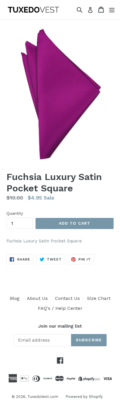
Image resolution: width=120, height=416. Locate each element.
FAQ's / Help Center (60, 308)
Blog (15, 298)
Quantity (14, 213)
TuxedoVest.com (42, 396)
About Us (37, 298)
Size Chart (98, 298)
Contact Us (67, 298)
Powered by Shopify (84, 396)
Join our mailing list (60, 326)
